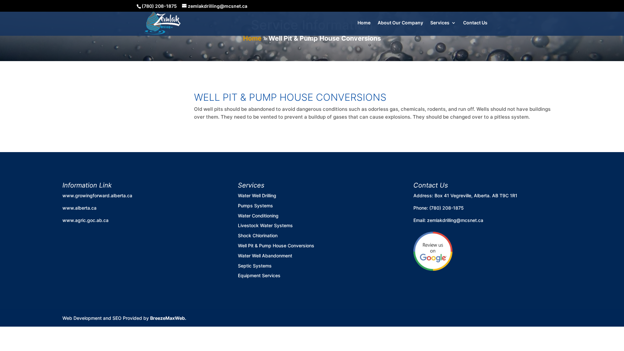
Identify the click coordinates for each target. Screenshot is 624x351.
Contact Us (475, 22)
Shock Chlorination (258, 235)
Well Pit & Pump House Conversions (276, 245)
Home (364, 22)
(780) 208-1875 (446, 208)
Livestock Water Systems (265, 225)
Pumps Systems (255, 205)
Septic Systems (255, 265)
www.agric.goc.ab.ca (85, 220)
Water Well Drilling (257, 195)
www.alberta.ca (79, 208)
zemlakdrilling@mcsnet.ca (455, 220)
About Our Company (400, 22)
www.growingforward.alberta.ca (97, 195)
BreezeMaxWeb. (168, 318)
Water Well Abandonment (265, 255)
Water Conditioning (258, 215)
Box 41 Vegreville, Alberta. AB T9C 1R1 (476, 195)
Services (439, 22)
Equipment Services (259, 275)
